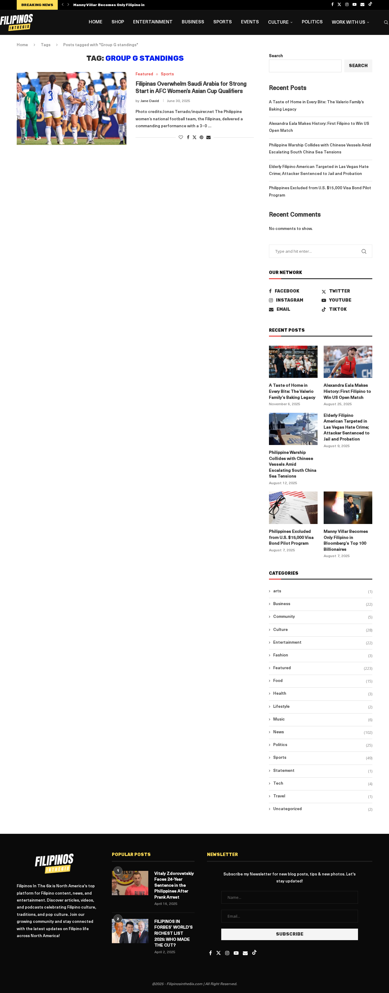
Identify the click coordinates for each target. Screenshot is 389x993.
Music (322, 719)
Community (322, 617)
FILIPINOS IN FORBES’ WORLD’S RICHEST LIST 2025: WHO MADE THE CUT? (173, 933)
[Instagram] (347, 5)
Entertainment (153, 22)
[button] (62, 5)
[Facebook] (332, 5)
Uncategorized (322, 809)
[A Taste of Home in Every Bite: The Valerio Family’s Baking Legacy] (293, 362)
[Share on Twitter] (194, 137)
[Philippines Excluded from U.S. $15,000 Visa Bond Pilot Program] (293, 507)
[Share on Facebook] (188, 137)
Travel (322, 796)
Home (95, 22)
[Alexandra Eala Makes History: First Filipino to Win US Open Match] (348, 362)
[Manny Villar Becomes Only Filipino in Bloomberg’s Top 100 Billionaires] (348, 507)
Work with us (348, 22)
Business (193, 22)
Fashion (322, 655)
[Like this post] (181, 137)
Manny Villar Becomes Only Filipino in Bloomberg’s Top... (127, 5)
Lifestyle (322, 707)
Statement (322, 771)
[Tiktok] (370, 5)
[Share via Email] (208, 137)
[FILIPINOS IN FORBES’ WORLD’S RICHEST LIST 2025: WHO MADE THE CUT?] (130, 931)
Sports (222, 22)
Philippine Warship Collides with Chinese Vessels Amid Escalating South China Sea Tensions (292, 464)
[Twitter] (339, 5)
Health (322, 694)
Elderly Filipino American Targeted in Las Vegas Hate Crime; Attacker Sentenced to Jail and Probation (347, 427)
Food (322, 681)
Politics (312, 22)
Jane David (149, 101)
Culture (278, 22)
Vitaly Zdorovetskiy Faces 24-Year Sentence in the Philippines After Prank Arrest (174, 885)
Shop (118, 22)
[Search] (386, 22)
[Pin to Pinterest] (201, 137)
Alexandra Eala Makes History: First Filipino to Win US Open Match (347, 391)
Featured (322, 668)
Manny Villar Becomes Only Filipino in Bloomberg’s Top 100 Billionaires (346, 540)
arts (322, 591)
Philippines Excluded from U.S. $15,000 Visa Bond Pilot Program (291, 537)
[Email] (362, 5)
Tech (322, 783)
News (322, 732)
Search (276, 56)
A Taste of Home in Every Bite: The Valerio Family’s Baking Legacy (292, 391)
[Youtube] (354, 5)
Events (250, 22)
